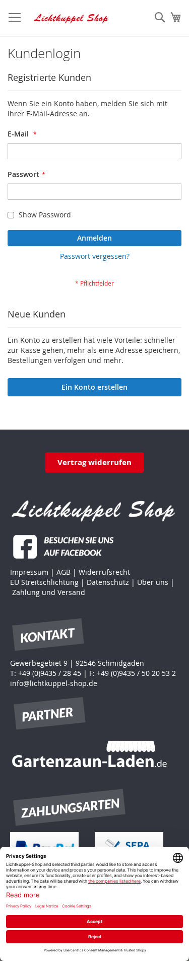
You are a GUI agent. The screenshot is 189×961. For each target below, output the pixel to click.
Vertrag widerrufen (94, 462)
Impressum (29, 572)
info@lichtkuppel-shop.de (53, 683)
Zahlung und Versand (48, 592)
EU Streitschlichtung (44, 582)
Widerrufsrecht (104, 572)
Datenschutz (108, 582)
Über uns (152, 582)
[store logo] (71, 18)
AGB (63, 572)
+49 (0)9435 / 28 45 (49, 673)
